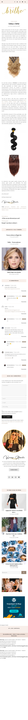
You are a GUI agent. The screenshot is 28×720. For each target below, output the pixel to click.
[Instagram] (19, 2)
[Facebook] (14, 2)
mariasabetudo (8, 357)
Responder (23, 290)
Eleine (6, 306)
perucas (14, 208)
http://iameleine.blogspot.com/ (12, 310)
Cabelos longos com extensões (14, 272)
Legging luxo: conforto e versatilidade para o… (14, 511)
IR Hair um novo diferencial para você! (11, 218)
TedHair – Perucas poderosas (14, 242)
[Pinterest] (17, 2)
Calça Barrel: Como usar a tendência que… (14, 534)
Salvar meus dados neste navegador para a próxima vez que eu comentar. (12, 412)
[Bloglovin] (22, 2)
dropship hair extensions (18, 206)
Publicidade (14, 21)
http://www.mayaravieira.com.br (12, 288)
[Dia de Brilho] (14, 10)
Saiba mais (14, 469)
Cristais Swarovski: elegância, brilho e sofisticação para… (14, 565)
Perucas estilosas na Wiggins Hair (14, 235)
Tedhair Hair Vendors (21, 208)
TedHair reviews (12, 101)
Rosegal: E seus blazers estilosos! (9, 223)
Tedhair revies (5, 209)
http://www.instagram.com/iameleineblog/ (15, 311)
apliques (7, 206)
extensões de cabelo (6, 208)
